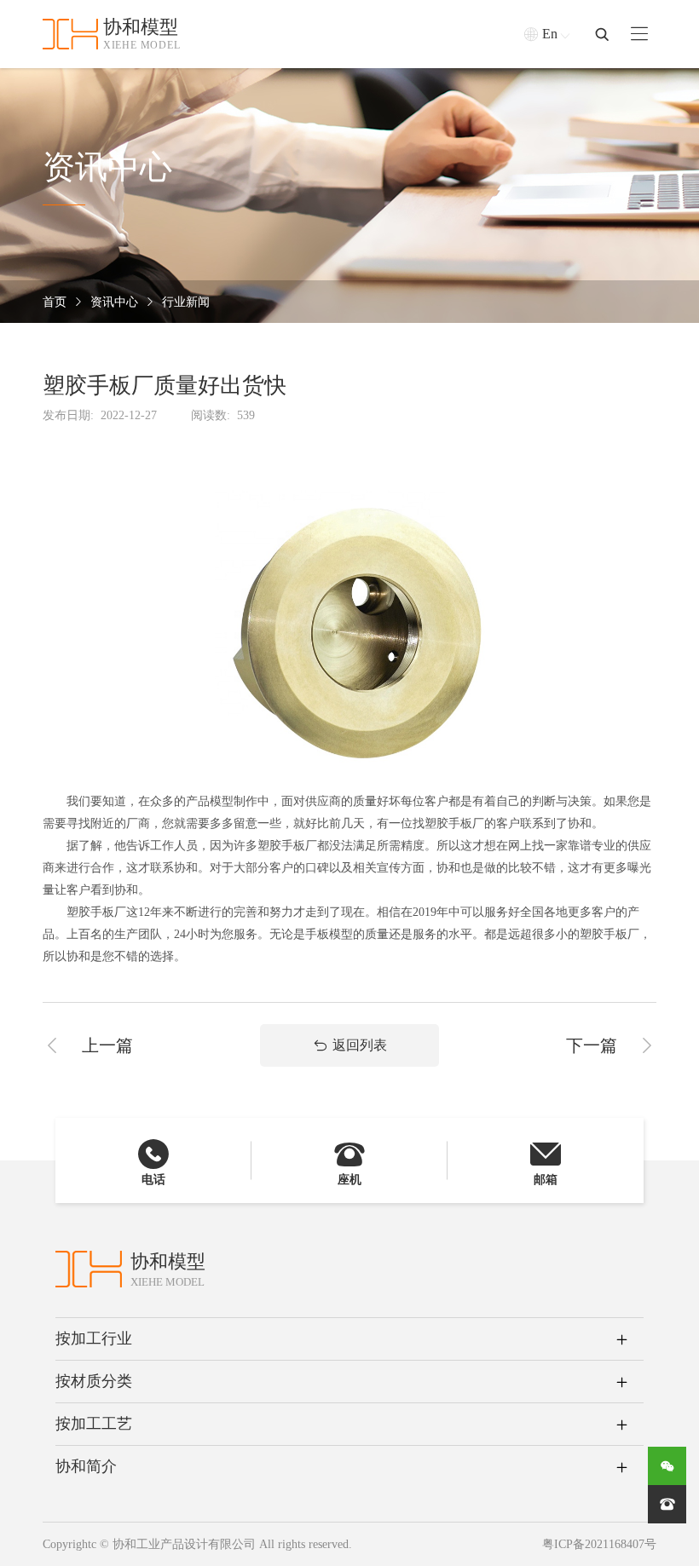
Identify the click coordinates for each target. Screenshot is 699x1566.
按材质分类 (93, 1381)
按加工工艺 (93, 1423)
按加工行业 (93, 1338)
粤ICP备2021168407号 (599, 1544)
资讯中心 (114, 302)
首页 (54, 302)
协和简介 (86, 1466)
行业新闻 (186, 302)
